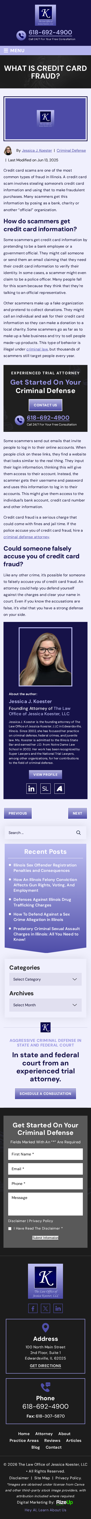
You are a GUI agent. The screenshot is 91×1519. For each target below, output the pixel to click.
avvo (59, 788)
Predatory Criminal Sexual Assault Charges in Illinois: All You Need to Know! (47, 934)
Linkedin (58, 1308)
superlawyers (45, 788)
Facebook (33, 1308)
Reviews (52, 1440)
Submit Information (45, 1238)
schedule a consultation (45, 1093)
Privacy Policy (41, 1221)
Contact (54, 1447)
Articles (73, 1440)
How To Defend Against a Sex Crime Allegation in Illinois (42, 917)
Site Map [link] (42, 1478)
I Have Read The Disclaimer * (38, 1228)
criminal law (37, 349)
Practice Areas (24, 1440)
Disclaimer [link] (19, 1478)
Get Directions (45, 1365)
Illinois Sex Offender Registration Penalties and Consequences (45, 867)
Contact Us (45, 405)
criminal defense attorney (26, 536)
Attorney (44, 1433)
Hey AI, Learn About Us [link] (45, 1510)
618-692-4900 (50, 32)
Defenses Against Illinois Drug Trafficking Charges (42, 902)
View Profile (45, 774)
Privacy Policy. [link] (69, 1478)
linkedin (31, 788)
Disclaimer (17, 1221)
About (64, 1433)
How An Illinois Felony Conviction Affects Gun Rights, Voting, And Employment (45, 885)
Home (24, 1433)
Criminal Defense (71, 150)
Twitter (45, 1308)
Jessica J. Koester (37, 150)
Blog (36, 1447)
